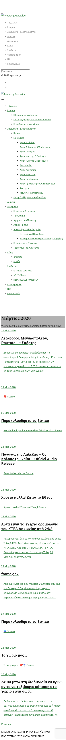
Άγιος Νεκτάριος (28, 170)
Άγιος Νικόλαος (27, 174)
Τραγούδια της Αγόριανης (26, 248)
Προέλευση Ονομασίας (25, 211)
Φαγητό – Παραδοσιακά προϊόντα (30, 197)
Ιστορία (11, 27)
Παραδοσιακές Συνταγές (26, 243)
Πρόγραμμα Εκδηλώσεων (26, 280)
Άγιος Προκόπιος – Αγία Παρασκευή (37, 183)
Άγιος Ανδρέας (27, 142)
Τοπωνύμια (19, 216)
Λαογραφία (12, 41)
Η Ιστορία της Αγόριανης (26, 115)
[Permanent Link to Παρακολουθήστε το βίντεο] (33, 406)
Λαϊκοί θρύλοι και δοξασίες (27, 229)
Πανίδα (17, 261)
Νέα (9, 59)
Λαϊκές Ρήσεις (21, 225)
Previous (6, 724)
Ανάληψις (24, 188)
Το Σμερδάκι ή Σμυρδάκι (32, 234)
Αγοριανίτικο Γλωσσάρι (25, 220)
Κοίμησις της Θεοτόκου (31, 193)
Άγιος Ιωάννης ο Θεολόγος (33, 156)
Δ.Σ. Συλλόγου (20, 275)
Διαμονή (11, 36)
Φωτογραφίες (14, 55)
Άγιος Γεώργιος (27, 151)
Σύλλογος (12, 50)
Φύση (10, 45)
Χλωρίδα (18, 257)
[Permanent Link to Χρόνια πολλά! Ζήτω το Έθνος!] (33, 482)
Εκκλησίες (19, 138)
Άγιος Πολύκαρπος (29, 179)
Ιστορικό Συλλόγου (23, 270)
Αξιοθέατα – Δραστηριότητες (22, 32)
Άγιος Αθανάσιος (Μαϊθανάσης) (35, 147)
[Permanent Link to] (33, 380)
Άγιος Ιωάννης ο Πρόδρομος (34, 161)
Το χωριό (12, 23)
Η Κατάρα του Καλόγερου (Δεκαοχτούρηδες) (41, 238)
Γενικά (17, 133)
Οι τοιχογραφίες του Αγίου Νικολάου (32, 119)
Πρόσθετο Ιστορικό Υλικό (26, 124)
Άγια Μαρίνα (26, 165)
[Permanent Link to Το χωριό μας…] (33, 641)
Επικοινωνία (13, 64)
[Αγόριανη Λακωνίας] (13, 15)
